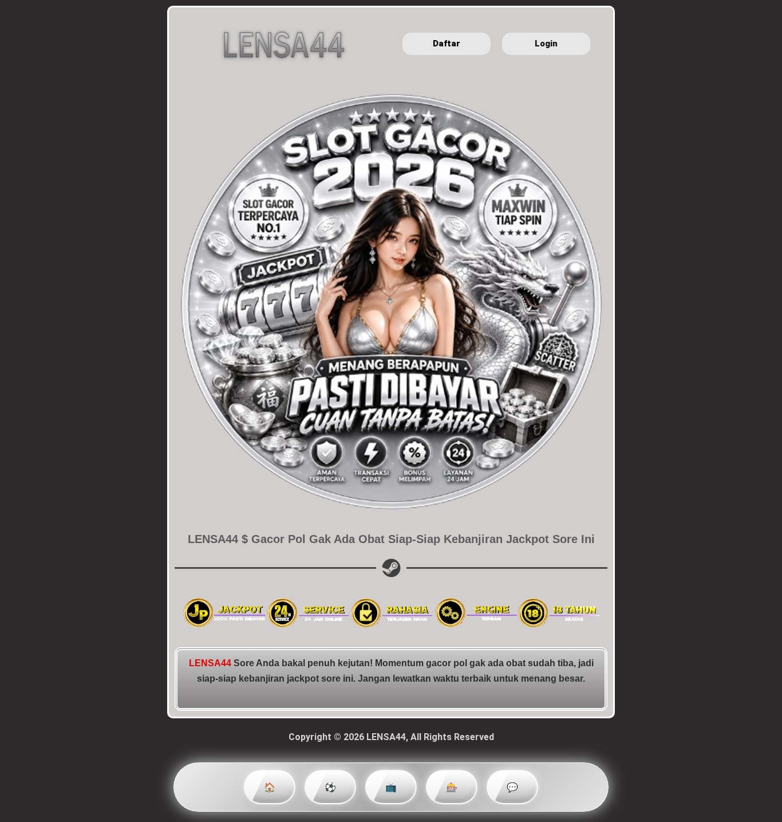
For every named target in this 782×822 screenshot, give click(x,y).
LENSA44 (210, 663)
